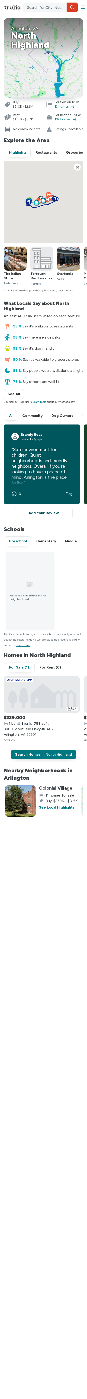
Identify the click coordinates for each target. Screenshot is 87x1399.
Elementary (46, 541)
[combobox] (50, 7)
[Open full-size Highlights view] (77, 167)
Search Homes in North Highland (43, 754)
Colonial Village (55, 788)
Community (32, 415)
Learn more (39, 401)
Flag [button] (69, 494)
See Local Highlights (56, 807)
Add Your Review (44, 513)
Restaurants (46, 152)
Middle (71, 541)
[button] (72, 7)
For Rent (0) (50, 667)
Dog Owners (63, 415)
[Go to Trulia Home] (13, 7)
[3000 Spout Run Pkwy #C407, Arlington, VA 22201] (42, 694)
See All (16, 394)
